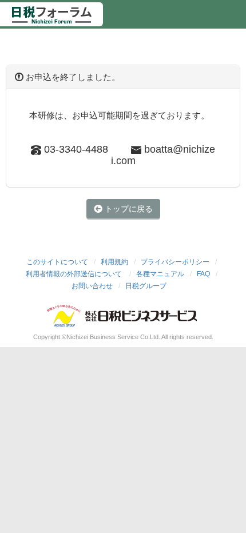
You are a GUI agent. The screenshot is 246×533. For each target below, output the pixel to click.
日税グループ (145, 286)
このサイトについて (57, 262)
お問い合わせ (92, 286)
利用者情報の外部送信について (75, 274)
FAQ (203, 274)
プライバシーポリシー (175, 262)
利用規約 (114, 262)
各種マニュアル (160, 274)
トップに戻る (127, 208)
